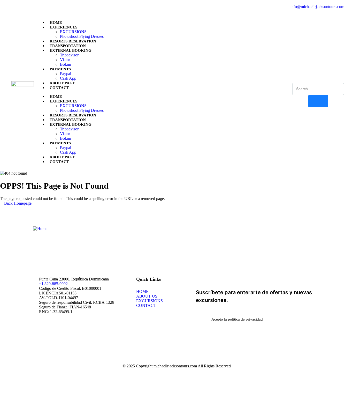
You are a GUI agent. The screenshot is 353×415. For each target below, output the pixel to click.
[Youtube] (41, 7)
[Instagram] (32, 7)
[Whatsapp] (22, 7)
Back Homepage (17, 203)
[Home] (40, 228)
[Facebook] (13, 7)
